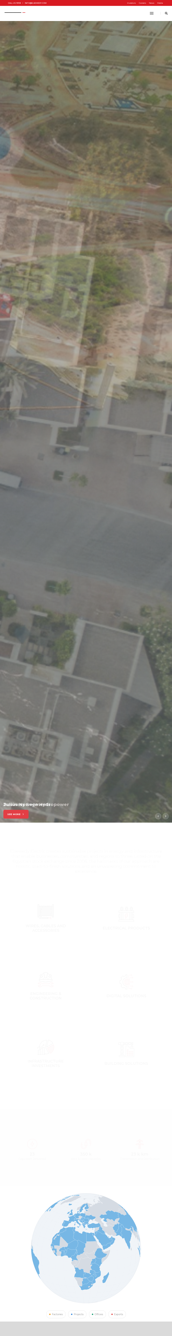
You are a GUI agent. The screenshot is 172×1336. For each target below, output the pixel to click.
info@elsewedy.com (36, 3)
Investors (131, 3)
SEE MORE (13, 814)
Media (160, 3)
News (151, 3)
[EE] (15, 13)
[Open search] (166, 13)
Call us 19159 (14, 3)
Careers (142, 3)
